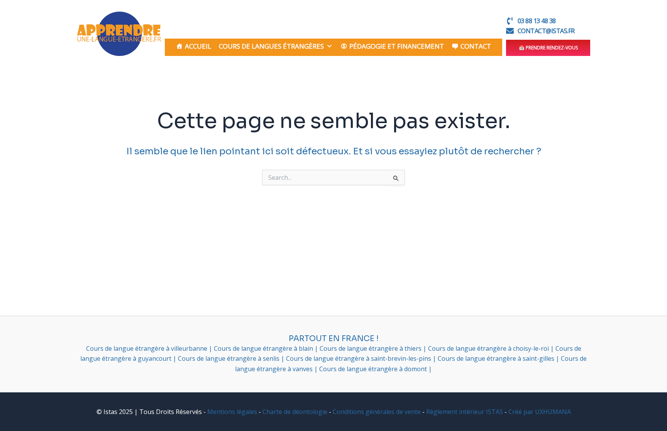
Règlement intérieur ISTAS (464, 411)
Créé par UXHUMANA (539, 411)
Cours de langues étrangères (271, 46)
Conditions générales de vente (377, 411)
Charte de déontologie (294, 411)
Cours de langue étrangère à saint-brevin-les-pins (359, 358)
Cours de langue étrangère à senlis (229, 358)
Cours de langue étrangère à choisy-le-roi (489, 348)
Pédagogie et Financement (396, 46)
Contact (475, 46)
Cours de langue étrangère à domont (373, 369)
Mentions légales (232, 411)
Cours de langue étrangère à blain (264, 348)
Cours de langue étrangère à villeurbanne (147, 348)
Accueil (198, 46)
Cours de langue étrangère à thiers (371, 348)
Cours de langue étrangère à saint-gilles (497, 358)
